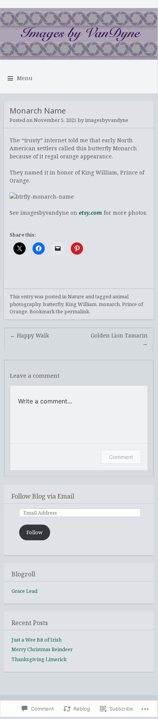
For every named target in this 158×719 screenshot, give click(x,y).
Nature (76, 296)
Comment (121, 457)
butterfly (53, 304)
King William (80, 304)
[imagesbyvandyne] (79, 34)
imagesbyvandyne (106, 120)
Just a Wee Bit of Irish (36, 639)
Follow (34, 532)
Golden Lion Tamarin (119, 339)
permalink (76, 311)
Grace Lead (24, 590)
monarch (109, 304)
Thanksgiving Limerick (39, 659)
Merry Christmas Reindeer (42, 649)
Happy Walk (29, 335)
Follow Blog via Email (42, 496)
